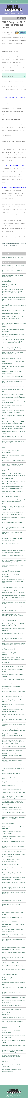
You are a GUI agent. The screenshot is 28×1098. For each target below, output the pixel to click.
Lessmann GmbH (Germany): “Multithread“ (14, 187)
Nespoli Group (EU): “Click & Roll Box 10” (13, 166)
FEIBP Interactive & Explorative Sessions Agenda (12, 75)
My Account (14, 2)
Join (19, 2)
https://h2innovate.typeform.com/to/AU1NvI (13, 97)
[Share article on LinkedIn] (24, 18)
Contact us (23, 2)
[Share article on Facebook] (21, 18)
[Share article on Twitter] (18, 18)
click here (9, 114)
